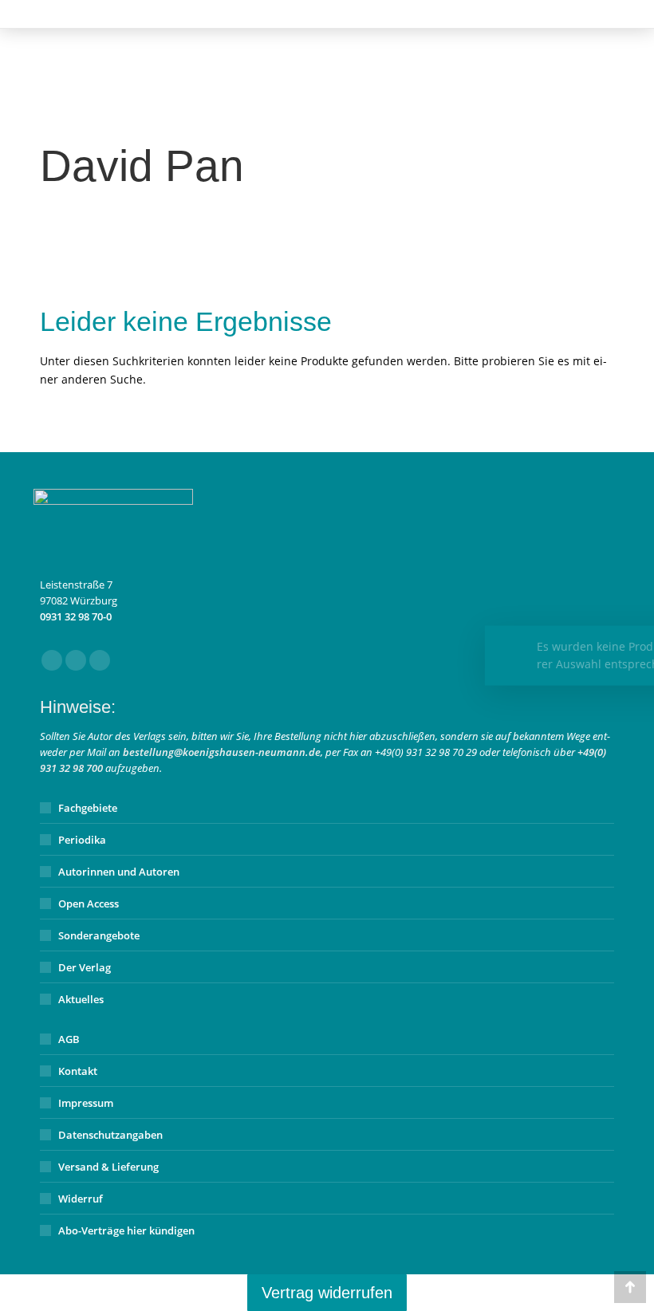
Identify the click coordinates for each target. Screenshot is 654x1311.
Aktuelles (81, 999)
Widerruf (80, 1198)
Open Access (88, 903)
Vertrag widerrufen (327, 1292)
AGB (69, 1039)
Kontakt (77, 1071)
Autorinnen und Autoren (118, 871)
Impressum (85, 1103)
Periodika (82, 840)
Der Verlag (84, 967)
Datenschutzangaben (110, 1135)
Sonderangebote (99, 935)
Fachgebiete (87, 808)
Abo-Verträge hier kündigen (126, 1230)
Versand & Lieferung (108, 1166)
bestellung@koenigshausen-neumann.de (222, 752)
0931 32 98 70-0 (76, 616)
